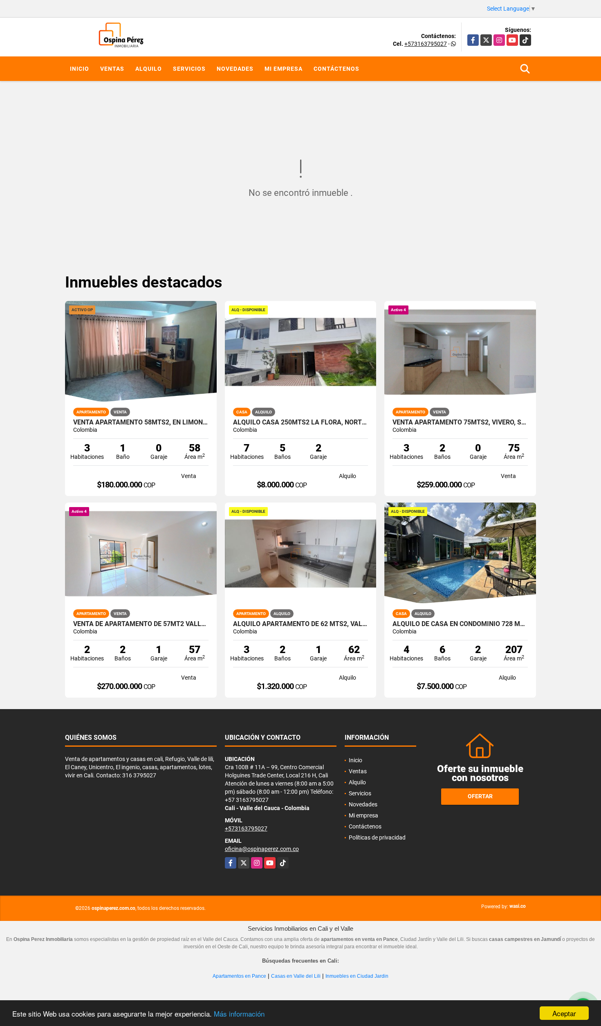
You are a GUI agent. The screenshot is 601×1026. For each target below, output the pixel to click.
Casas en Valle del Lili (296, 976)
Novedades (235, 68)
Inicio (79, 68)
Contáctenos (336, 68)
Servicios (189, 68)
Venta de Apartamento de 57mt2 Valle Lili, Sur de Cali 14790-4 (141, 624)
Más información (239, 1013)
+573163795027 (425, 43)
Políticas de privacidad (377, 837)
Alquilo (148, 68)
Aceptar (564, 1013)
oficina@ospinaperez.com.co (262, 849)
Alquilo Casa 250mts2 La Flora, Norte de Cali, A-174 (300, 422)
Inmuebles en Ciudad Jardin (356, 976)
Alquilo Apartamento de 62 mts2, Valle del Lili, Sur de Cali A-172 (300, 624)
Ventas (112, 68)
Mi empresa (284, 68)
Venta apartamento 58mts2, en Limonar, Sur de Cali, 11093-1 (141, 422)
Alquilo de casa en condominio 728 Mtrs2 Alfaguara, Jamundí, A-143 (460, 624)
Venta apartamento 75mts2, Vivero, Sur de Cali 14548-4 (460, 422)
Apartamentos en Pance (239, 976)
